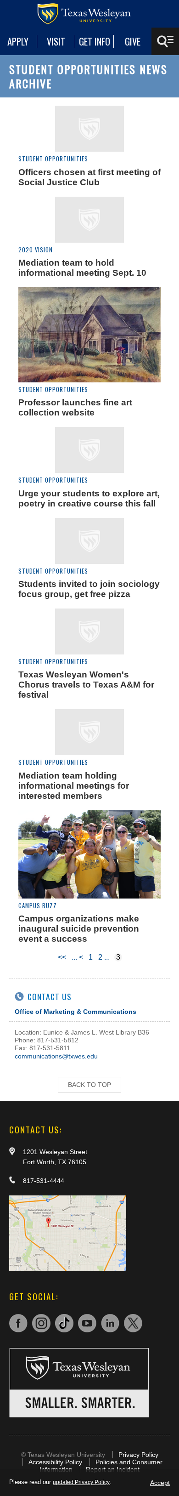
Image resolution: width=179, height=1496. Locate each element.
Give (132, 41)
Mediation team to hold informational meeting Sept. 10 (82, 268)
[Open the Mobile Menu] (165, 41)
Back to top (89, 1084)
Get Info (94, 41)
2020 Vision (35, 249)
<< (62, 957)
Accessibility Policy (55, 1462)
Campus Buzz (37, 905)
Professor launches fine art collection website (75, 407)
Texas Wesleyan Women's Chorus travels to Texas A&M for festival (86, 685)
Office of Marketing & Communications (75, 1011)
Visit (56, 41)
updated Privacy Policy (81, 1482)
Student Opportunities (53, 158)
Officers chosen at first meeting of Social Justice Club (89, 177)
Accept (160, 1482)
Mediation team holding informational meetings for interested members (73, 786)
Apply (17, 41)
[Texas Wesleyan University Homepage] (89, 14)
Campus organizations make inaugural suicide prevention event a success (78, 929)
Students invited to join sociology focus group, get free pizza (89, 589)
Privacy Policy (138, 1454)
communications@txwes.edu (56, 1056)
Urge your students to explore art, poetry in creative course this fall (89, 498)
